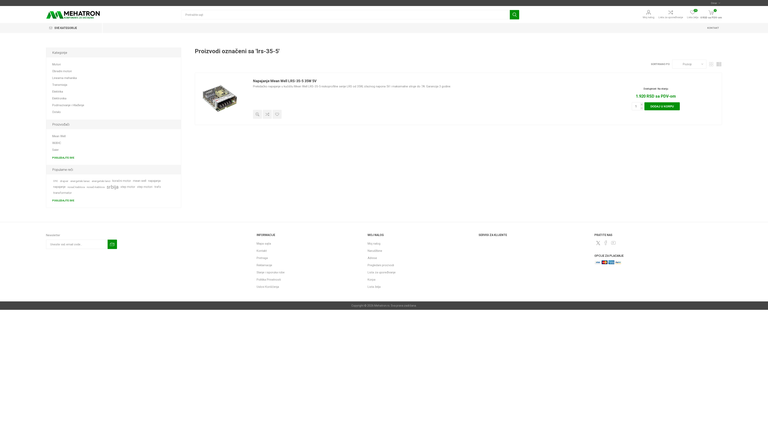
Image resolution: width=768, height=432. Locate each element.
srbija (113, 187)
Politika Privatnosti (269, 279)
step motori (144, 187)
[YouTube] (613, 243)
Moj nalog (648, 17)
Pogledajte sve (63, 157)
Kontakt (262, 251)
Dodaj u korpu (662, 106)
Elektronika (59, 98)
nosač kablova (76, 187)
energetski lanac (80, 181)
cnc (55, 181)
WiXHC (56, 143)
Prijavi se (112, 244)
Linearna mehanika (64, 78)
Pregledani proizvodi (381, 265)
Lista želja (374, 287)
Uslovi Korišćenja (268, 287)
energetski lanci (101, 181)
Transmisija (59, 85)
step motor (128, 187)
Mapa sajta (264, 243)
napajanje (59, 187)
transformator (62, 193)
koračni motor (121, 181)
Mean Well (59, 136)
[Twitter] (598, 243)
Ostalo (56, 112)
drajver (64, 181)
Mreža (711, 64)
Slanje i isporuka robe (271, 272)
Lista (719, 64)
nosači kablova (96, 187)
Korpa (371, 279)
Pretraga (514, 14)
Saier (55, 150)
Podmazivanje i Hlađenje (68, 105)
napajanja (154, 181)
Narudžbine (375, 251)
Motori (56, 64)
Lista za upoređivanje (670, 17)
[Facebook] (606, 243)
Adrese (372, 258)
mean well (139, 181)
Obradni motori (62, 71)
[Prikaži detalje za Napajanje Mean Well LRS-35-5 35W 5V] (221, 99)
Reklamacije (264, 265)
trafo (157, 187)
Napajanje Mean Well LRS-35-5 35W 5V (285, 81)
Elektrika (57, 91)
